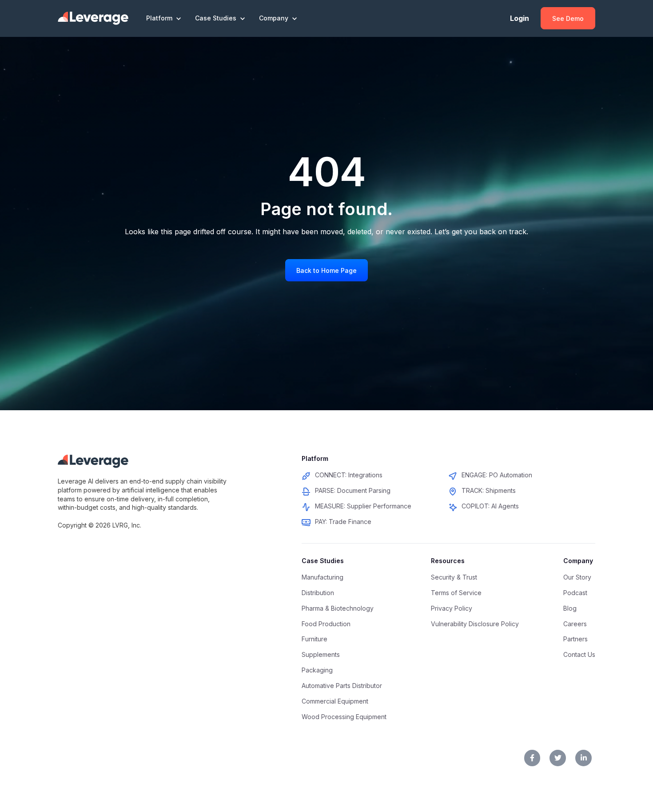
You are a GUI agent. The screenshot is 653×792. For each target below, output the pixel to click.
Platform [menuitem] (315, 458)
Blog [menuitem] (570, 608)
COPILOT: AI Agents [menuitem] (490, 506)
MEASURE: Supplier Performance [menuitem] (363, 506)
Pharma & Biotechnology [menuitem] (338, 608)
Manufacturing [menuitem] (322, 577)
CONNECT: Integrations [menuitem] (348, 475)
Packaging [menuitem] (317, 670)
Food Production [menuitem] (326, 624)
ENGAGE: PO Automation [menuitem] (497, 475)
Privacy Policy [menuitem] (451, 608)
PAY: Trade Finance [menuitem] (343, 521)
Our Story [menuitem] (577, 577)
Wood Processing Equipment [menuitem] (344, 716)
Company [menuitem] (578, 560)
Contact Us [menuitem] (579, 654)
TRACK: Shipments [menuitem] (489, 490)
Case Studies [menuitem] (323, 560)
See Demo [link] (568, 18)
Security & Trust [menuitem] (454, 577)
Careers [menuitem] (575, 624)
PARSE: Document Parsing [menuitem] (352, 490)
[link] (93, 17)
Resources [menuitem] (448, 560)
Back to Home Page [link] (326, 270)
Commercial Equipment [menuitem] (335, 701)
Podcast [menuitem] (575, 592)
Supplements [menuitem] (321, 654)
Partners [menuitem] (575, 639)
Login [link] (519, 18)
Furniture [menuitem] (314, 639)
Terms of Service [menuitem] (456, 592)
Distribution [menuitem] (318, 592)
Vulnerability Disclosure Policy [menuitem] (475, 624)
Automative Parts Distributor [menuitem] (342, 685)
